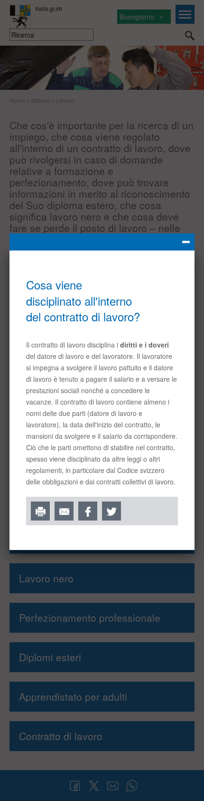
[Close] (102, 242)
